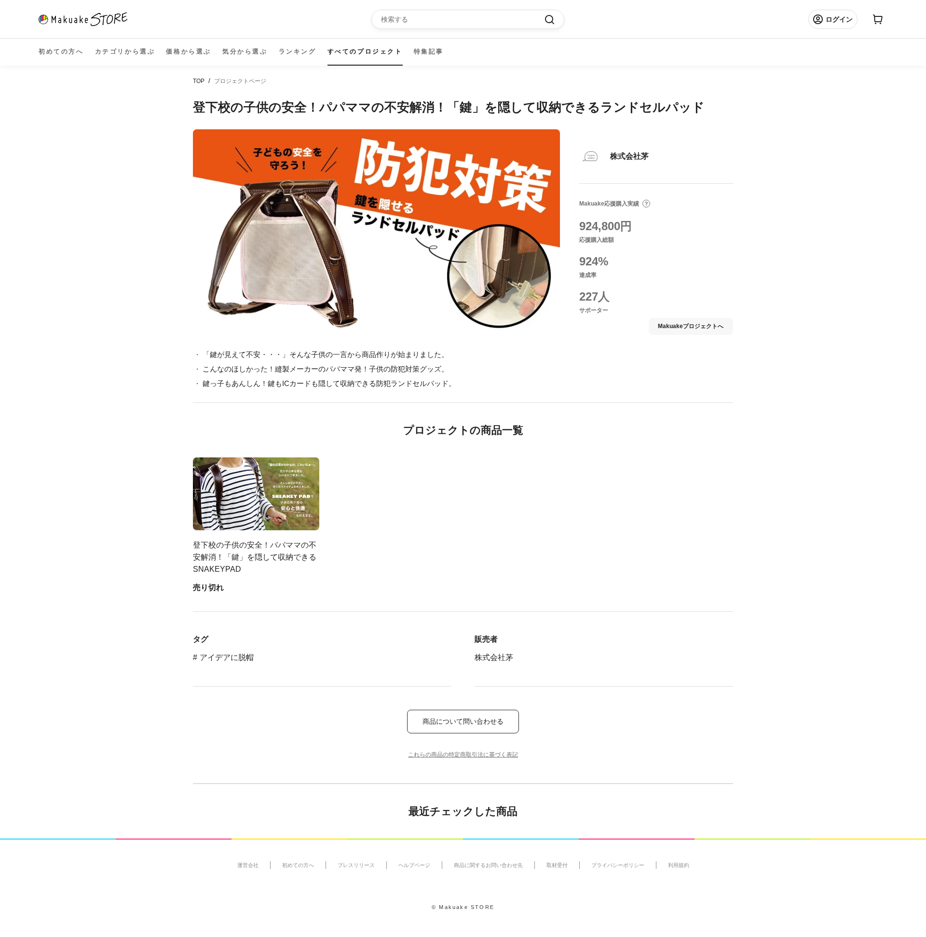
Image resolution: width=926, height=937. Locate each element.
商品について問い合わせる (463, 721)
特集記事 (429, 51)
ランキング (297, 51)
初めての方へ (61, 51)
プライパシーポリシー (617, 865)
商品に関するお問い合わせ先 (488, 865)
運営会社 (248, 865)
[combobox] (463, 19)
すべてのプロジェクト (365, 51)
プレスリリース (356, 865)
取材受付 (557, 865)
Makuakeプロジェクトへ (690, 326)
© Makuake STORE (463, 907)
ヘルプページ (414, 865)
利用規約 (678, 865)
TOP (198, 81)
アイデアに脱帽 (227, 657)
